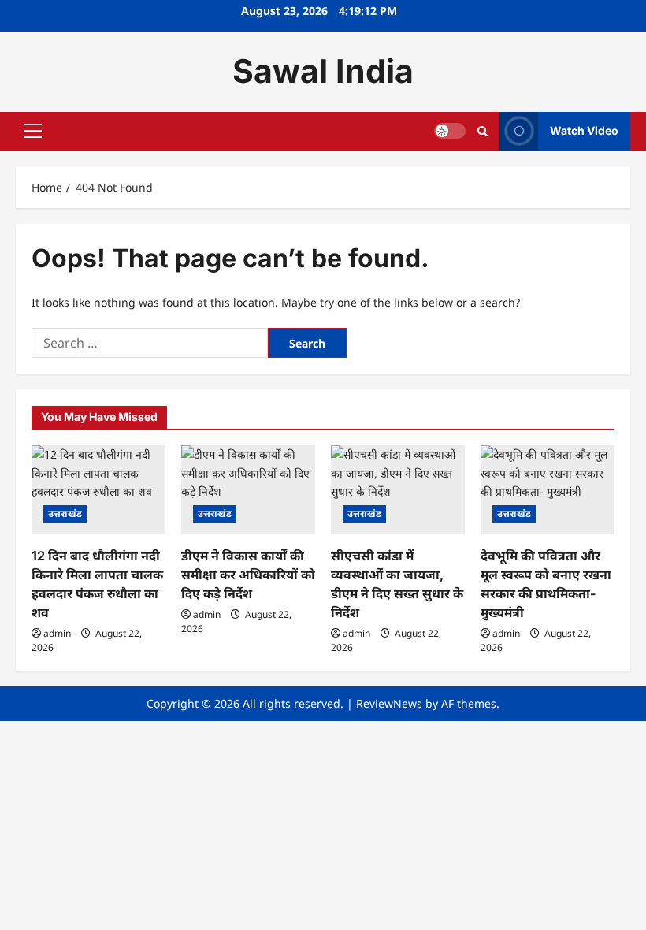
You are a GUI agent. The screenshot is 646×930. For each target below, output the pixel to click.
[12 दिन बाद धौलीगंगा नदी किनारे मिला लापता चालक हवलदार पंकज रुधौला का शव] (98, 489)
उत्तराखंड (65, 513)
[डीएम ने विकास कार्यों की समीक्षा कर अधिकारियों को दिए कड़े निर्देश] (248, 489)
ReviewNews (389, 703)
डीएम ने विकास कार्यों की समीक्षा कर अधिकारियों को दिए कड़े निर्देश (248, 574)
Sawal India (323, 71)
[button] (33, 130)
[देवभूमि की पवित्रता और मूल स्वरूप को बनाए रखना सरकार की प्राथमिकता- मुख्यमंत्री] (547, 489)
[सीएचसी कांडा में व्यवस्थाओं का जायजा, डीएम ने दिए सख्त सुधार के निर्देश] (398, 489)
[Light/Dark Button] (450, 131)
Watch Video (584, 130)
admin (57, 633)
